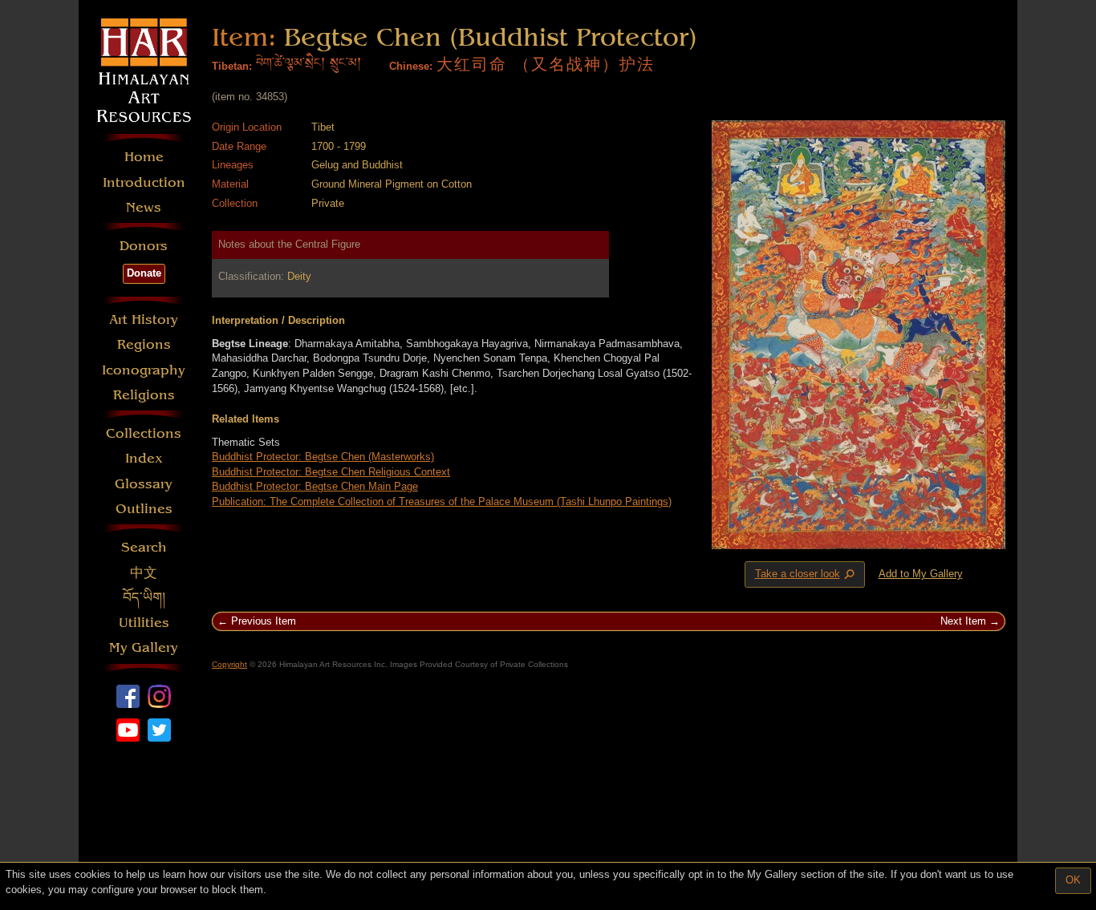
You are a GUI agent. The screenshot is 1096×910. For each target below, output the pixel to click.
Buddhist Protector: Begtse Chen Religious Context (331, 472)
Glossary (144, 483)
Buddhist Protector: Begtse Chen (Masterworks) (323, 457)
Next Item (963, 621)
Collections (143, 433)
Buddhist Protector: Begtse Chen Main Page (315, 486)
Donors (144, 245)
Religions (144, 394)
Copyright (229, 664)
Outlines (144, 508)
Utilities (144, 622)
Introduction (144, 182)
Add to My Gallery (921, 574)
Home (144, 156)
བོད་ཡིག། (144, 597)
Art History (143, 319)
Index (144, 458)
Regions (144, 344)
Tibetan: (232, 66)
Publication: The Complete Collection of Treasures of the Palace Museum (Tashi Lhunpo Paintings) (442, 501)
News (143, 207)
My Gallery (143, 647)
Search (144, 547)
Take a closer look (806, 575)
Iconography (143, 370)
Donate (144, 273)
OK (1073, 880)
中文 (143, 572)
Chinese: (410, 66)
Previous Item (263, 621)
